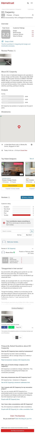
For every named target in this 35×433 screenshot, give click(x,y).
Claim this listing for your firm (23, 418)
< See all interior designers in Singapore (11, 9)
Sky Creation (30, 180)
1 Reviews (9, 15)
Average (6, 211)
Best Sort (28, 235)
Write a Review (28, 197)
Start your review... (13, 242)
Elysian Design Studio (9, 180)
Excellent (6, 207)
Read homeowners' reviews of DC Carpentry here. (15, 360)
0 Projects (16, 15)
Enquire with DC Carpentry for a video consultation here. (17, 409)
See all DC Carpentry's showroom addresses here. (15, 382)
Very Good (7, 209)
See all (32, 159)
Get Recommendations (17, 430)
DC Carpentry (11, 248)
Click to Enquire (12, 185)
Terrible (6, 215)
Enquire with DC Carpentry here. (10, 399)
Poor (5, 213)
